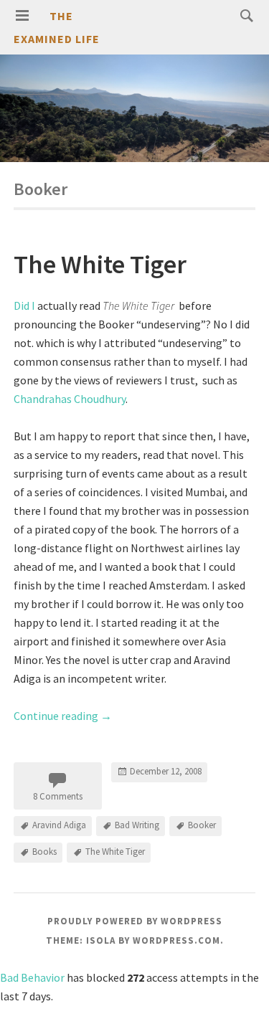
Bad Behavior (32, 977)
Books (44, 851)
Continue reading (63, 715)
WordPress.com (176, 940)
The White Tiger (100, 264)
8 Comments (57, 796)
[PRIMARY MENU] (22, 15)
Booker (202, 825)
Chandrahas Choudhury (70, 399)
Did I (24, 305)
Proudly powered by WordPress (134, 921)
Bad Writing (137, 825)
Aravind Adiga (59, 825)
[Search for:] (243, 15)
